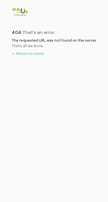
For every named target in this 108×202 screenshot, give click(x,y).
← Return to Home (28, 53)
